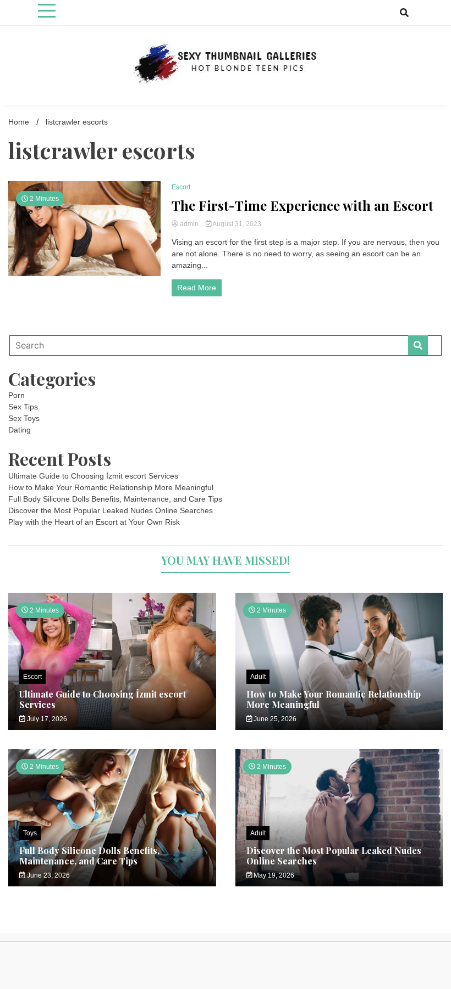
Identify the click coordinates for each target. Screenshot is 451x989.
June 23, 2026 (47, 875)
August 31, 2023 (236, 224)
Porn (16, 395)
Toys (30, 833)
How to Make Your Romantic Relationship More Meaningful (110, 487)
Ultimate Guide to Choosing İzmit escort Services (93, 475)
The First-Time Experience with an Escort (302, 205)
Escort (181, 187)
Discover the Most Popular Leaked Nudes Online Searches (110, 510)
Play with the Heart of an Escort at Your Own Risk (94, 522)
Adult (258, 677)
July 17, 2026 (46, 719)
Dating (19, 429)
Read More (196, 287)
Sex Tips (23, 406)
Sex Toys (24, 418)
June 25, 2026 (274, 719)
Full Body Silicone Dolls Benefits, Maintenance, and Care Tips (115, 498)
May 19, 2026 (273, 875)
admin (189, 224)
